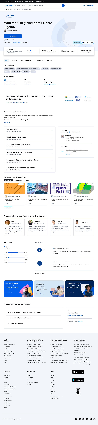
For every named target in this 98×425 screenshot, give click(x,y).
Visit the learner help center (75, 315)
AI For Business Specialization (57, 344)
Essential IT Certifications (80, 352)
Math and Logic (17, 9)
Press (52, 373)
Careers (6, 380)
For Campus (6, 398)
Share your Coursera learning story (82, 364)
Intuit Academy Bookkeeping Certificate (36, 362)
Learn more (25, 42)
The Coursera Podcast (32, 382)
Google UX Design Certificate (34, 353)
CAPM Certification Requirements (81, 344)
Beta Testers (30, 377)
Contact (52, 387)
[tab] (8, 180)
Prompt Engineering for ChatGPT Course (60, 360)
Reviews (49, 60)
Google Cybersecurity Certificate (34, 344)
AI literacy (7, 71)
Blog (28, 380)
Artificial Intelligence (9, 68)
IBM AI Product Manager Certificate (35, 358)
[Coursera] (8, 5)
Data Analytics (7, 349)
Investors (53, 375)
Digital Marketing (8, 351)
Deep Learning (45, 68)
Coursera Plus (7, 384)
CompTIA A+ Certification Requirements (83, 346)
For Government (7, 396)
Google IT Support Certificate (34, 349)
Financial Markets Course (56, 355)
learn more (80, 321)
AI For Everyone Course (56, 346)
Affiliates (53, 394)
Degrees (6, 391)
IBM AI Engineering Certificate (34, 355)
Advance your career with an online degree (40, 284)
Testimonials (39, 60)
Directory (53, 391)
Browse (9, 9)
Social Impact (7, 403)
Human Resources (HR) (9, 353)
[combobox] (43, 5)
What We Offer (7, 375)
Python (5, 360)
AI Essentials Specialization (57, 342)
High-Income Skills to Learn (80, 355)
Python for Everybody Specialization (59, 362)
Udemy (5, 407)
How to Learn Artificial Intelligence (81, 357)
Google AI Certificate (32, 342)
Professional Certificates (9, 387)
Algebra (33, 71)
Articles (52, 389)
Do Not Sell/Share (55, 398)
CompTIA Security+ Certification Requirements (81, 349)
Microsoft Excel (7, 355)
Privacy (52, 380)
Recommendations (26, 60)
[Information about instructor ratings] (69, 132)
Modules (14, 60)
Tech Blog (29, 384)
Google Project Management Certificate (36, 351)
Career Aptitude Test (79, 342)
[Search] (63, 5)
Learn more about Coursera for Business (17, 103)
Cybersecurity (7, 346)
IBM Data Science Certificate (33, 360)
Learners (29, 373)
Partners (29, 375)
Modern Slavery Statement (57, 396)
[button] (24, 5)
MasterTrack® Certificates (10, 389)
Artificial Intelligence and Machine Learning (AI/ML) (28, 68)
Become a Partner (8, 400)
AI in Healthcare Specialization (57, 349)
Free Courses (7, 405)
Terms (52, 377)
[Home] (4, 9)
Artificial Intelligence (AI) (9, 344)
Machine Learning (16, 71)
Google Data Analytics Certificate (34, 346)
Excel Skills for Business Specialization (59, 353)
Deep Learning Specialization (57, 351)
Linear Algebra (25, 71)
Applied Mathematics (56, 68)
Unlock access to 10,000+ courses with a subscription (12, 287)
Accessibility (53, 384)
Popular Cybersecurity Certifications (82, 362)
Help (52, 382)
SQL (5, 362)
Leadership (6, 377)
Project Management (9, 358)
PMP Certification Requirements (81, 359)
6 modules (10, 49)
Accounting (6, 342)
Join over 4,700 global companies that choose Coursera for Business (73, 287)
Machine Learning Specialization (58, 358)
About (6, 60)
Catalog (6, 382)
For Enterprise (7, 394)
